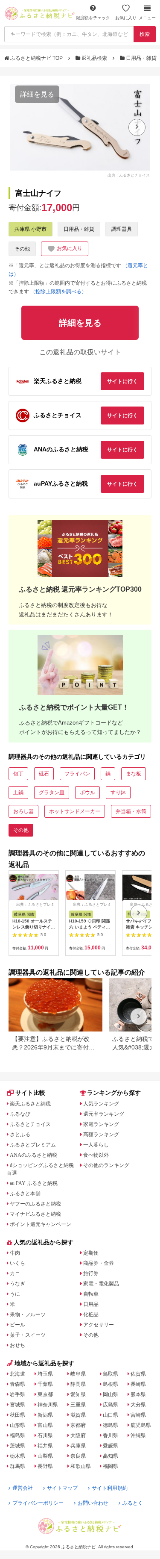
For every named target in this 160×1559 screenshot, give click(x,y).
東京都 (45, 1394)
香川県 (110, 1435)
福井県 (45, 1445)
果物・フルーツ (28, 1314)
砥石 (44, 774)
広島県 (110, 1404)
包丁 (18, 774)
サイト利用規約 (110, 1488)
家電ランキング (101, 1124)
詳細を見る (37, 94)
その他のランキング (106, 1165)
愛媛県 (110, 1445)
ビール (17, 1324)
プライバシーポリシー (38, 1503)
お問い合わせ (93, 1503)
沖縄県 (138, 1435)
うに (15, 1294)
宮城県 (17, 1404)
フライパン (77, 774)
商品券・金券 (98, 1263)
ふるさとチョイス (30, 1124)
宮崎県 (138, 1415)
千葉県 (45, 1384)
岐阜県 (78, 1373)
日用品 (91, 1304)
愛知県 (78, 1394)
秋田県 (17, 1415)
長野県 (45, 1466)
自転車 (91, 1294)
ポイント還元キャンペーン (40, 1224)
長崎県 (138, 1384)
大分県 (138, 1404)
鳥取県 (110, 1373)
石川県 (45, 1435)
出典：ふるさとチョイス (129, 175)
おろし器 (23, 811)
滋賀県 (78, 1415)
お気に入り (126, 17)
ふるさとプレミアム (33, 1144)
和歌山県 (80, 1466)
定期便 (91, 1252)
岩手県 (17, 1394)
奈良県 (78, 1456)
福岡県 (110, 1466)
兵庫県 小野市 (31, 229)
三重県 (78, 1404)
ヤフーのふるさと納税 (35, 1203)
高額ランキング (101, 1134)
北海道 (17, 1373)
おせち (17, 1345)
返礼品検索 (94, 58)
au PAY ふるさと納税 (34, 1183)
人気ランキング (101, 1103)
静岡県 (78, 1384)
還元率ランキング (103, 1114)
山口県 (110, 1415)
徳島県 (110, 1425)
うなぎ (17, 1283)
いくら (17, 1263)
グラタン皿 (51, 793)
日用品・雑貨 (141, 58)
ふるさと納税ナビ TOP (36, 58)
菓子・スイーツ (28, 1335)
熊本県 (138, 1394)
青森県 (17, 1384)
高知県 (110, 1456)
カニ (15, 1273)
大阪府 (78, 1435)
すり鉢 (118, 793)
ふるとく (132, 1503)
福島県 (17, 1435)
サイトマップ (62, 1488)
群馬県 (17, 1466)
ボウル (87, 793)
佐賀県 (138, 1373)
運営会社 (22, 1488)
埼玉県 (45, 1373)
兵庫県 (78, 1445)
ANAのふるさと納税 (33, 1155)
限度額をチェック (93, 17)
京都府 (78, 1425)
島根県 (110, 1384)
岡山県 (110, 1394)
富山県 (45, 1425)
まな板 (133, 774)
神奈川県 (48, 1404)
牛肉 (15, 1252)
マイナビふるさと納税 (35, 1214)
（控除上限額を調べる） (58, 292)
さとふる (20, 1134)
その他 (22, 249)
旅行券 (91, 1273)
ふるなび (20, 1114)
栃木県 (17, 1456)
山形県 (17, 1425)
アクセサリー (98, 1324)
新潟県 (45, 1415)
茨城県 (17, 1445)
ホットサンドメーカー (74, 811)
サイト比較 (30, 1092)
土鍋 (18, 793)
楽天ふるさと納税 (30, 1103)
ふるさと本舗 (25, 1193)
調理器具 (121, 229)
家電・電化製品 (101, 1283)
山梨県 (45, 1456)
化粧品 (91, 1314)
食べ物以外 (96, 1155)
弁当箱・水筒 (131, 811)
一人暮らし (96, 1144)
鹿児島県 (141, 1425)
